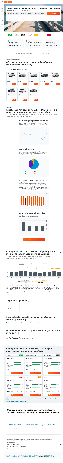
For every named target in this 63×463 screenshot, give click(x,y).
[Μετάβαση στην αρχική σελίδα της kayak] (8, 2)
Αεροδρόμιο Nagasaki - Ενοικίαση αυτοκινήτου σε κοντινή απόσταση (33, 425)
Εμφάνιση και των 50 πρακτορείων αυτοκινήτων (17, 401)
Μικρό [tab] (21, 263)
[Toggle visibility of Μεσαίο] (36, 173)
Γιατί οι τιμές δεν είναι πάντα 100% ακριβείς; (17, 448)
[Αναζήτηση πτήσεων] (2, 5)
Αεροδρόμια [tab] (10, 417)
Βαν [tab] (40, 263)
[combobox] (13, 10)
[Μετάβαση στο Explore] (2, 14)
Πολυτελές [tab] (45, 263)
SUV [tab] (36, 263)
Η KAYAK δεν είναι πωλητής (13, 444)
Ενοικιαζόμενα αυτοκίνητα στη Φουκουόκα (28, 456)
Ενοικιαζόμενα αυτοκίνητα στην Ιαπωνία (25, 455)
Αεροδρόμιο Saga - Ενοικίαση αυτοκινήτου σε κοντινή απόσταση (16, 425)
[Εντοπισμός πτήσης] (2, 17)
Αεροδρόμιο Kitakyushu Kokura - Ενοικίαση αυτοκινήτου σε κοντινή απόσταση (49, 426)
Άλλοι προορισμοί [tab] (19, 417)
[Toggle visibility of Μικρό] (27, 172)
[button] (2, 2)
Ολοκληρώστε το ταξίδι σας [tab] (31, 417)
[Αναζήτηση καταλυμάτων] (2, 8)
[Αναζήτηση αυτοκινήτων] (2, 11)
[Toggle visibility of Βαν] (35, 172)
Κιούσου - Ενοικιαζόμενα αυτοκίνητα (12, 456)
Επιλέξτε (14, 84)
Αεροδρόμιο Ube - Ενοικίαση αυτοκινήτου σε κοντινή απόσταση (16, 429)
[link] (34, 239)
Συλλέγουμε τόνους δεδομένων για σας (16, 446)
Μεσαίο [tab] (26, 263)
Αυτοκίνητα (14, 455)
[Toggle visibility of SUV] (26, 173)
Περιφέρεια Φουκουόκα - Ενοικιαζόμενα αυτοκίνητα (43, 455)
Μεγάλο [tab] (31, 263)
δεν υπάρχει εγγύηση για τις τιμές (33, 440)
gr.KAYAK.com (8, 455)
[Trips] (2, 20)
